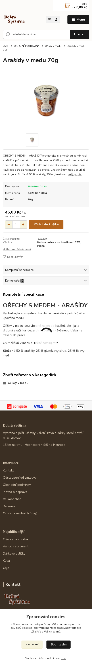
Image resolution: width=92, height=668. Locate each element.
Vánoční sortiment (15, 546)
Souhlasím (59, 644)
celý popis (75, 174)
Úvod (5, 46)
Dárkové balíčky (14, 553)
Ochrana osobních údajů (20, 513)
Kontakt (8, 470)
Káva (6, 561)
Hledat (79, 34)
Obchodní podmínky (17, 485)
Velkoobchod (12, 499)
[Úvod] (21, 19)
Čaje (6, 568)
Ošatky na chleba (15, 539)
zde (63, 658)
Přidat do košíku (46, 224)
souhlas (62, 624)
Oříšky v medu (53, 46)
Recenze (9, 506)
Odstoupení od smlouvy (19, 477)
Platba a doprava (15, 492)
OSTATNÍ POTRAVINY (27, 46)
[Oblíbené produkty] (49, 19)
